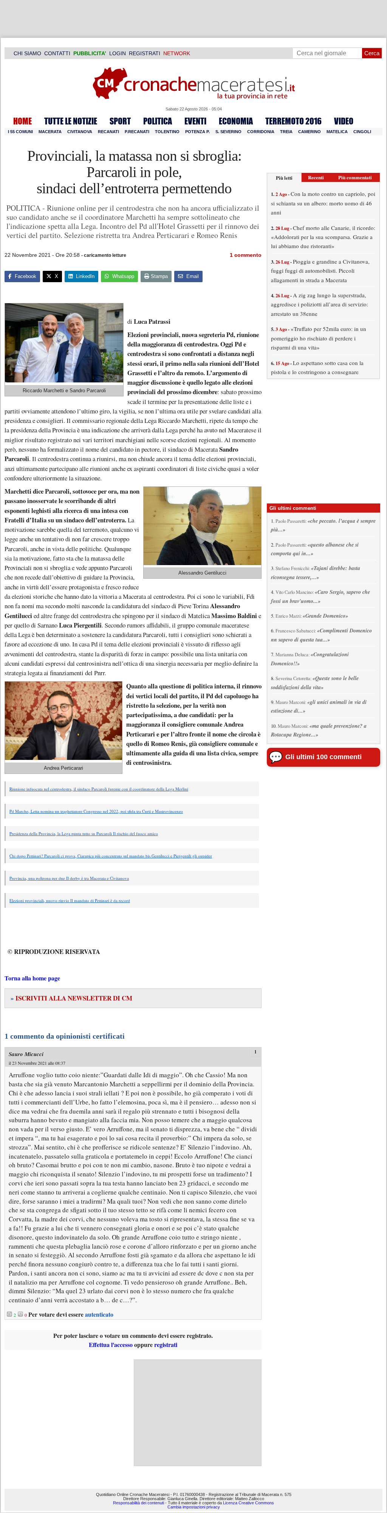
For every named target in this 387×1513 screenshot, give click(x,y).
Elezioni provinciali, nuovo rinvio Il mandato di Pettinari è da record (69, 900)
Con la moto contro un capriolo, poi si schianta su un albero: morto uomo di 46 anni (323, 203)
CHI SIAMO (27, 53)
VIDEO (343, 121)
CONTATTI (57, 53)
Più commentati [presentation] (355, 177)
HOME (22, 121)
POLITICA (157, 121)
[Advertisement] (197, 1413)
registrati (165, 1344)
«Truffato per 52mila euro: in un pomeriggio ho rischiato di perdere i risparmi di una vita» (318, 338)
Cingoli (362, 131)
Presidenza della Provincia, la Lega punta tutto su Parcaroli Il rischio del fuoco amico (83, 833)
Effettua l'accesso (111, 1344)
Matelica (337, 131)
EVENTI (195, 121)
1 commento (246, 255)
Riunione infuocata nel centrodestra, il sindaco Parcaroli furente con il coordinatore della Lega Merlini (98, 789)
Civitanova (79, 131)
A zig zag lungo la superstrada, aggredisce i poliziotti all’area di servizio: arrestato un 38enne (319, 304)
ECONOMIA (236, 121)
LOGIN (117, 53)
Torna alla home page (32, 978)
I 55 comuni (20, 131)
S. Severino (228, 131)
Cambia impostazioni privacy (193, 1507)
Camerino (309, 131)
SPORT (120, 121)
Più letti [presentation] (284, 177)
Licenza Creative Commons (248, 1503)
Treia (286, 131)
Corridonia (260, 131)
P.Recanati (137, 131)
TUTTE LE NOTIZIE (70, 121)
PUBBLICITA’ (89, 53)
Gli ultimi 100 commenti (323, 757)
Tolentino (167, 131)
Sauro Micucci (26, 1054)
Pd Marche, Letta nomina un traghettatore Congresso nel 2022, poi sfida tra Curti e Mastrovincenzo (96, 811)
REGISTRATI (144, 53)
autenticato (99, 1314)
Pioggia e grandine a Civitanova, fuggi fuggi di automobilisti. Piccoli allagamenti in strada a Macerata (320, 271)
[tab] (284, 177)
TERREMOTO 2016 (293, 121)
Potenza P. (197, 131)
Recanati (108, 131)
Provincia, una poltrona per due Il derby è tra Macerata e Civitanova (69, 878)
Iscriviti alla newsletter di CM (71, 998)
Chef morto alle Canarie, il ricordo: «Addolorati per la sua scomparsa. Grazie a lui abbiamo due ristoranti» (323, 237)
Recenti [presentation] (316, 177)
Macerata (50, 131)
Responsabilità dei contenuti (138, 1503)
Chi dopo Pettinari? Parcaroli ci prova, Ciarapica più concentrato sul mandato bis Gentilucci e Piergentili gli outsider (110, 856)
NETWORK (176, 53)
